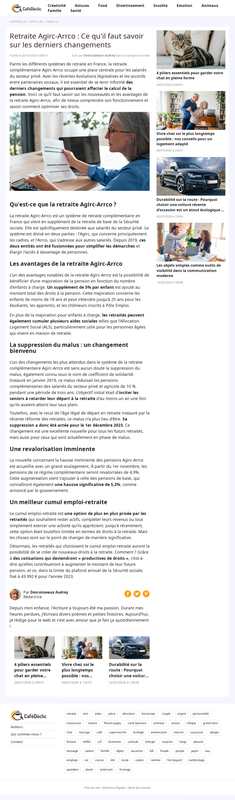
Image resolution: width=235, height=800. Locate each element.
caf (99, 742)
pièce (112, 714)
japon (194, 751)
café (99, 732)
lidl (151, 751)
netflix (87, 742)
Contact (17, 742)
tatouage (72, 751)
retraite (71, 714)
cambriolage (196, 760)
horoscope (148, 714)
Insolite (161, 5)
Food (102, 5)
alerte (89, 769)
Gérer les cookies (139, 788)
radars (139, 760)
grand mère (210, 723)
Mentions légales (114, 788)
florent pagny (112, 723)
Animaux (209, 5)
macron (179, 732)
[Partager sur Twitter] (137, 595)
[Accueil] (26, 8)
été (113, 760)
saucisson (196, 732)
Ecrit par (94, 55)
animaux (158, 723)
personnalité (201, 714)
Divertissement (130, 5)
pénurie (198, 742)
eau (207, 751)
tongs (183, 742)
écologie (138, 732)
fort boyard (174, 760)
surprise (167, 742)
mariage (84, 732)
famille (105, 751)
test (85, 714)
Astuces (82, 5)
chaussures (74, 723)
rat (86, 760)
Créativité (57, 5)
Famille (54, 10)
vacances (137, 751)
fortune (71, 742)
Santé (75, 10)
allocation (128, 714)
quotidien (72, 769)
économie (114, 742)
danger (214, 732)
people (180, 751)
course (99, 760)
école (125, 760)
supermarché (117, 732)
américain (106, 769)
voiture (92, 723)
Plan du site (92, 788)
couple (166, 714)
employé (72, 760)
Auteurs (17, 727)
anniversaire (159, 732)
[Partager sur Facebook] (127, 595)
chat (69, 732)
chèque (191, 723)
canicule (133, 742)
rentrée (155, 760)
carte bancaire (137, 723)
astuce (175, 723)
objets (120, 751)
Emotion (184, 5)
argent (181, 714)
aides (98, 714)
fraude (164, 751)
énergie (150, 742)
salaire (89, 751)
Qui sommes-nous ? (26, 734)
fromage (125, 769)
